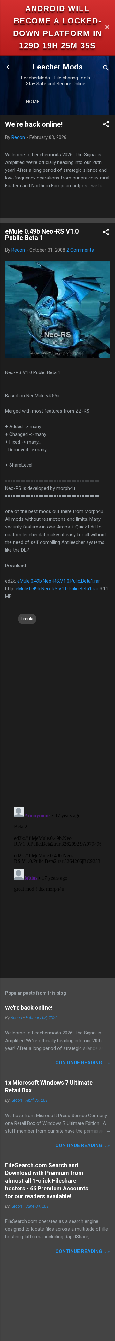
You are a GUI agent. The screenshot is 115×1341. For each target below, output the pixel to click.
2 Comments (80, 250)
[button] (106, 125)
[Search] (106, 69)
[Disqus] (57, 718)
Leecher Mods (58, 66)
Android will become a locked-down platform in (57, 21)
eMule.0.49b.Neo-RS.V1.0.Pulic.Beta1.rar (58, 581)
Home (33, 102)
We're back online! (34, 124)
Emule (27, 619)
